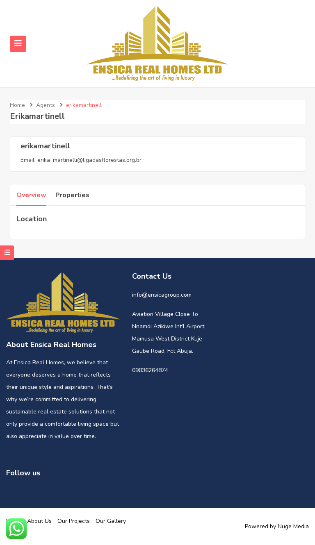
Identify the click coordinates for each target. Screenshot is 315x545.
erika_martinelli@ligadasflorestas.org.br (89, 160)
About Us (39, 521)
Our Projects (73, 521)
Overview (31, 195)
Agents (45, 105)
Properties (72, 195)
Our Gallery (111, 521)
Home (17, 105)
